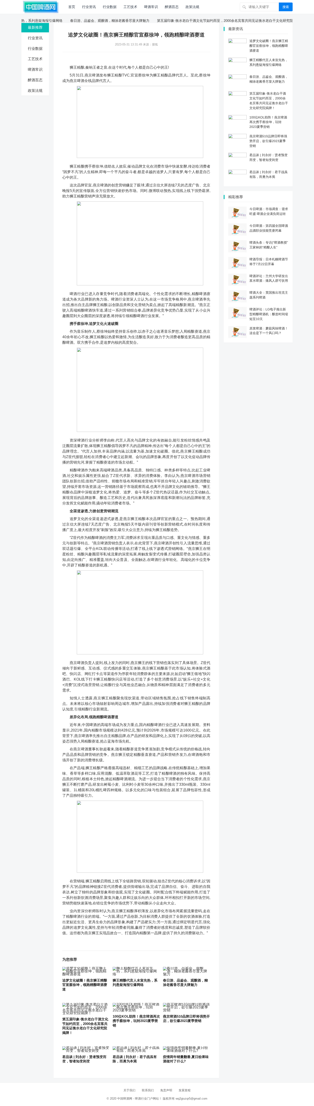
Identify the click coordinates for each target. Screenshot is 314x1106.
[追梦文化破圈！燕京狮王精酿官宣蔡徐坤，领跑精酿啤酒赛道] (86, 971)
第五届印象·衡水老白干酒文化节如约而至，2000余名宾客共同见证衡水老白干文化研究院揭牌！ (214, 21)
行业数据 (110, 7)
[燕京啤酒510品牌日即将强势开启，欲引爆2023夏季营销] (186, 1007)
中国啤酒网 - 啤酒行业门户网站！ (139, 1098)
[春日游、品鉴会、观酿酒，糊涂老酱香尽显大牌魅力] (186, 971)
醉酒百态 (172, 7)
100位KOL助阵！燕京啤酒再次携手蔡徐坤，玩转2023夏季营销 (136, 1020)
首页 (71, 7)
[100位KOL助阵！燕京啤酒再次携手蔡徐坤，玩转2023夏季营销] (136, 1007)
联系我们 (148, 1090)
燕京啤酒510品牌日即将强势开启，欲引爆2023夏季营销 (268, 141)
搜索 (286, 7)
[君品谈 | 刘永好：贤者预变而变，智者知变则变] (86, 1049)
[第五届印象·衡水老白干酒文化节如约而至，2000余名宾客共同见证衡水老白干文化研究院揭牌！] (86, 1009)
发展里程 (185, 1090)
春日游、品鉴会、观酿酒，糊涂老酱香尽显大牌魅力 (94, 21)
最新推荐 (35, 27)
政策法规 (192, 7)
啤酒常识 (151, 7)
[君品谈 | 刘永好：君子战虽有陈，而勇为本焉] (136, 1049)
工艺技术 (130, 7)
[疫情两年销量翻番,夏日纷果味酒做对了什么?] (186, 1049)
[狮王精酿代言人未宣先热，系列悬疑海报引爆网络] (136, 971)
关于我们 (129, 1090)
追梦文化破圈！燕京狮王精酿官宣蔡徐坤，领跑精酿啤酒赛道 (84, 984)
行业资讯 (89, 7)
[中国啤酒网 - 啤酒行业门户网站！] (40, 6)
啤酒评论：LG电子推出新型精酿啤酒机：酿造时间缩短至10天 (268, 314)
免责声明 (166, 1090)
